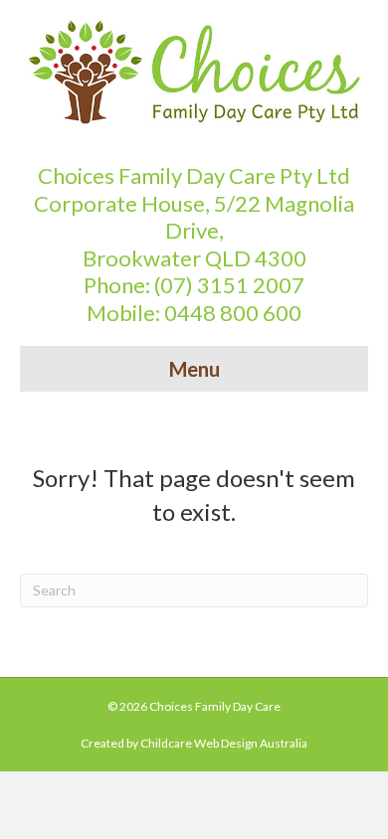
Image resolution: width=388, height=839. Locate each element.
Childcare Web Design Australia (223, 743)
